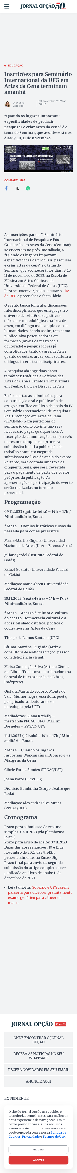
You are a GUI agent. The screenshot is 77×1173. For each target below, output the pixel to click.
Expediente (16, 1098)
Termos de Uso (54, 1136)
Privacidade (31, 1136)
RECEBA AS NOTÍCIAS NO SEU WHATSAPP (38, 1056)
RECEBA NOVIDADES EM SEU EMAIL (38, 1070)
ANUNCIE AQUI (38, 1081)
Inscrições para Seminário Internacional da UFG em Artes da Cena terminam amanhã (38, 83)
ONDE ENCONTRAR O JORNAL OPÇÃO (38, 1040)
